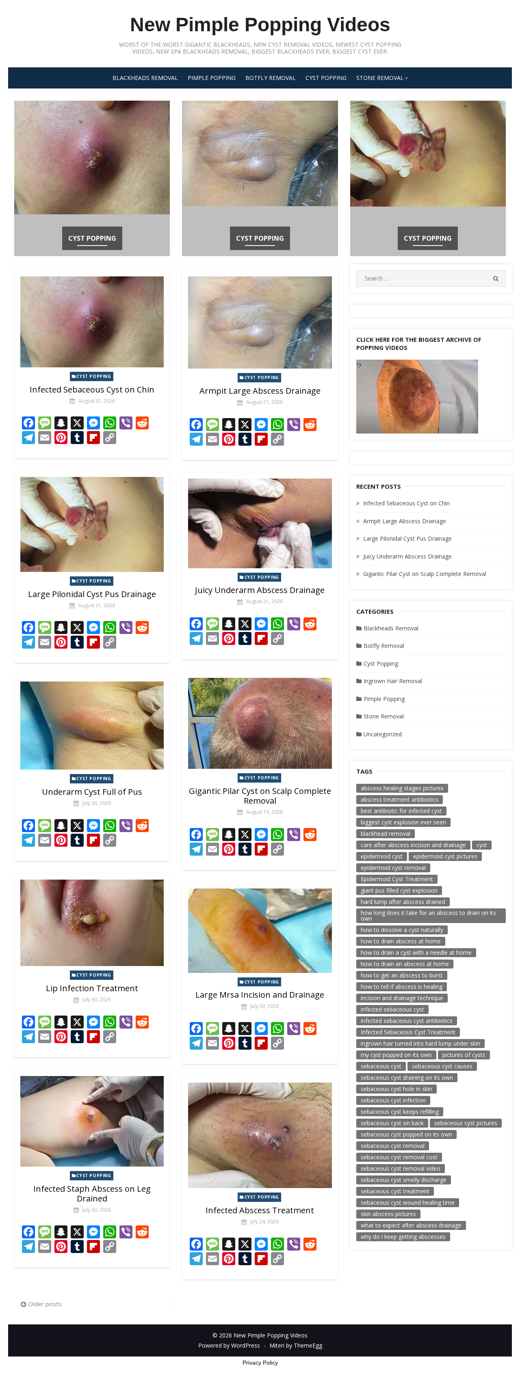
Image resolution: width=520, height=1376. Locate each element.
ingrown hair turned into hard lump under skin (420, 1043)
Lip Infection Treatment (92, 988)
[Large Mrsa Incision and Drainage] (260, 931)
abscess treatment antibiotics (399, 799)
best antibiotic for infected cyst (401, 811)
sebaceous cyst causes (442, 1066)
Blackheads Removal (145, 78)
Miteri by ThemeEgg (295, 1345)
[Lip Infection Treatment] (92, 923)
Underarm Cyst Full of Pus (92, 791)
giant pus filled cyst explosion (399, 890)
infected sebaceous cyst (392, 1009)
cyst (482, 845)
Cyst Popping (326, 78)
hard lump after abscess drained (403, 902)
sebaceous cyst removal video (400, 1168)
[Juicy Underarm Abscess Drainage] (260, 523)
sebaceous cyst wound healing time (408, 1202)
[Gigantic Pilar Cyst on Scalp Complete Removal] (260, 723)
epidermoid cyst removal (393, 867)
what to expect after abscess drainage (411, 1225)
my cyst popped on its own (396, 1055)
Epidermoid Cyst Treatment (397, 879)
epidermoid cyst (382, 856)
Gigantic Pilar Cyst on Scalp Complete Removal (260, 795)
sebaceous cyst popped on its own (406, 1134)
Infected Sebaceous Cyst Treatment (408, 1032)
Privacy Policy (260, 1362)
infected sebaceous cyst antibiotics (407, 1020)
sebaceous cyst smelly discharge (403, 1180)
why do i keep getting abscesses (403, 1236)
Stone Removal (380, 78)
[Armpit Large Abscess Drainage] (260, 322)
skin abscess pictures (388, 1214)
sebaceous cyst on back (392, 1123)
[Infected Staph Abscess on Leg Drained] (92, 1121)
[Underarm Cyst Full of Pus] (92, 726)
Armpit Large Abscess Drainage (260, 390)
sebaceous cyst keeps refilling (400, 1111)
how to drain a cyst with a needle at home (416, 952)
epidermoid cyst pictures (445, 856)
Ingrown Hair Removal (393, 681)
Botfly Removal (270, 78)
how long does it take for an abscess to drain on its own (428, 915)
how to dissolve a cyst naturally (402, 930)
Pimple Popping (212, 78)
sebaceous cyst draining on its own (407, 1077)
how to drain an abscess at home (405, 964)
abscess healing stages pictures (402, 788)
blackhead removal (385, 833)
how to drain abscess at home (401, 941)
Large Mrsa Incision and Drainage (259, 994)
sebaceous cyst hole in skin (396, 1089)
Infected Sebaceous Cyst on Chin (92, 389)
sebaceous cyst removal (393, 1146)
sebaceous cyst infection (393, 1100)
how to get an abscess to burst (402, 975)
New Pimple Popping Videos (260, 24)
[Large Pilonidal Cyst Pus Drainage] (92, 524)
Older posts (45, 1304)
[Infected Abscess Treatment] (260, 1135)
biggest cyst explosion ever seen (403, 822)
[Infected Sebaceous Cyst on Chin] (92, 321)
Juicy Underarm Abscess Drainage (260, 589)
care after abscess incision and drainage (413, 845)
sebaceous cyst (381, 1066)
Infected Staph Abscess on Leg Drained (92, 1193)
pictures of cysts (463, 1055)
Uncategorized (383, 734)
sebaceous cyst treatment (395, 1191)
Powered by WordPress (229, 1345)
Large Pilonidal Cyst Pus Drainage (92, 594)
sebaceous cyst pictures (465, 1123)
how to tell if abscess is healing (401, 986)
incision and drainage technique (402, 998)
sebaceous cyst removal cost (399, 1157)
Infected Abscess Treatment (260, 1210)
